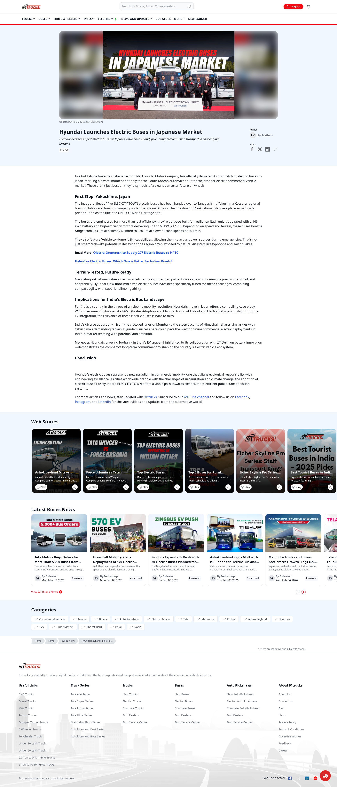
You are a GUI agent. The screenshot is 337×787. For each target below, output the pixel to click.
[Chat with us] (325, 775)
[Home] (31, 6)
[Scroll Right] (304, 592)
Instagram (82, 402)
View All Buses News (44, 592)
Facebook (241, 397)
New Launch (197, 19)
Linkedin (104, 402)
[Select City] (309, 7)
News (51, 640)
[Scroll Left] (298, 592)
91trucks (150, 397)
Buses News (68, 640)
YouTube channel (196, 397)
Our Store (163, 19)
